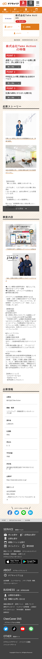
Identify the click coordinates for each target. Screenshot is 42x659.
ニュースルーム (16, 580)
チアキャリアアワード (11, 642)
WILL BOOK (11, 494)
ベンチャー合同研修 (22, 607)
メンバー (22, 33)
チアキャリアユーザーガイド (13, 557)
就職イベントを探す (16, 542)
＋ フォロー (21, 21)
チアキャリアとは (15, 575)
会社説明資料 (11, 491)
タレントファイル (13, 333)
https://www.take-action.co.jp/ (16, 480)
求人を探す (13, 535)
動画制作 (28, 609)
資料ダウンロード (9, 607)
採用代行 (6, 612)
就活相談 (6, 554)
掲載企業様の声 (8, 604)
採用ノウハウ (29, 604)
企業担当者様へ (14, 595)
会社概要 (6, 580)
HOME (4, 520)
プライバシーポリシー (11, 583)
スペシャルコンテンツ (29, 551)
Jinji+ (8, 353)
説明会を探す (30, 535)
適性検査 (30, 546)
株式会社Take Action (15, 520)
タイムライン (13, 546)
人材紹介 (33, 607)
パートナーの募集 (24, 642)
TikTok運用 (19, 609)
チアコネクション (9, 609)
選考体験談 (17, 551)
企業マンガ (21, 554)
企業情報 (27, 27)
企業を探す (13, 539)
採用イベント (19, 604)
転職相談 (13, 554)
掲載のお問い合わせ (16, 599)
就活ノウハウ (8, 551)
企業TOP (13, 27)
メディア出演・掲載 (28, 580)
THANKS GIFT (12, 313)
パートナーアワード (10, 645)
